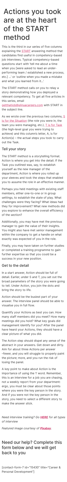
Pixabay (45, 428)
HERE (44, 417)
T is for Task (53, 125)
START (26, 51)
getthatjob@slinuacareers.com (22, 105)
